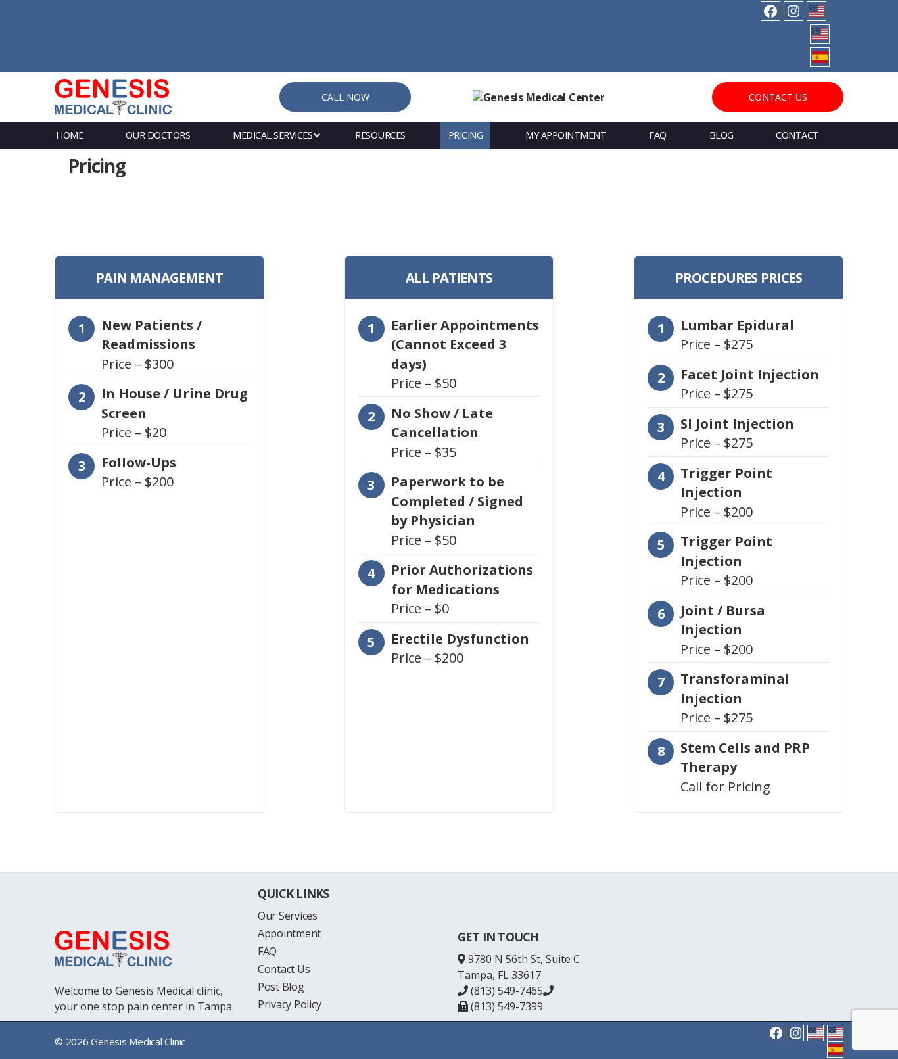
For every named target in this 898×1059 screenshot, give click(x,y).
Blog (721, 135)
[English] (816, 11)
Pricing (465, 135)
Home (69, 135)
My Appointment (565, 135)
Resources (380, 135)
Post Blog (281, 986)
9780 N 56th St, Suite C (524, 959)
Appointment (289, 933)
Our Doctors (158, 135)
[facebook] (770, 11)
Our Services (288, 915)
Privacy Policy (289, 1004)
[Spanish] (820, 57)
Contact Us (778, 97)
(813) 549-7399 (505, 1006)
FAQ (658, 135)
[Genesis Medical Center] (539, 97)
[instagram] (793, 11)
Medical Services (272, 135)
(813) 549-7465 (505, 990)
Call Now (345, 97)
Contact (797, 135)
